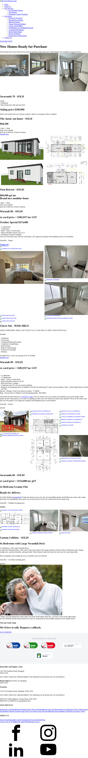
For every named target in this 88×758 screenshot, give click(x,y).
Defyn (10, 724)
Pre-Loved (64, 709)
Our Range (8, 16)
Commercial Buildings (16, 30)
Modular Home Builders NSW (58, 711)
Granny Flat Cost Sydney (28, 711)
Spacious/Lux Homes (16, 20)
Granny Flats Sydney (75, 709)
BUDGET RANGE (15, 18)
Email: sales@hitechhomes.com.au (28, 722)
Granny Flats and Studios (17, 24)
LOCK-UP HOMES (16, 26)
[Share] (81, 2)
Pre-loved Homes (14, 34)
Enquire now (4, 134)
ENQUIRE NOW (6, 41)
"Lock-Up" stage (27, 397)
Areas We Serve (42, 711)
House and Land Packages (18, 36)
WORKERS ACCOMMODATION (21, 28)
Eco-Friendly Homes (16, 10)
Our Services (8, 8)
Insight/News (40, 720)
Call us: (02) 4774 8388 (8, 722)
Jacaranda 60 (16, 497)
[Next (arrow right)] (84, 379)
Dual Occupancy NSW (77, 711)
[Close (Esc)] (85, 2)
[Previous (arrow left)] (4, 379)
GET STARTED (6, 632)
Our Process (13, 12)
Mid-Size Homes (14, 22)
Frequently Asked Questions (18, 14)
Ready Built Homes (15, 32)
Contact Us (8, 38)
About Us (7, 6)
